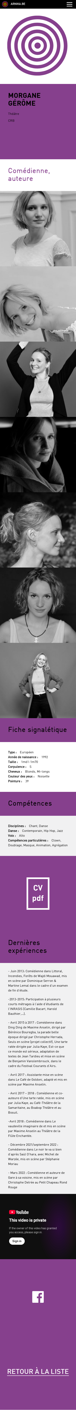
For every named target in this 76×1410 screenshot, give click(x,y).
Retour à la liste (38, 1372)
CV (38, 893)
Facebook (38, 1297)
